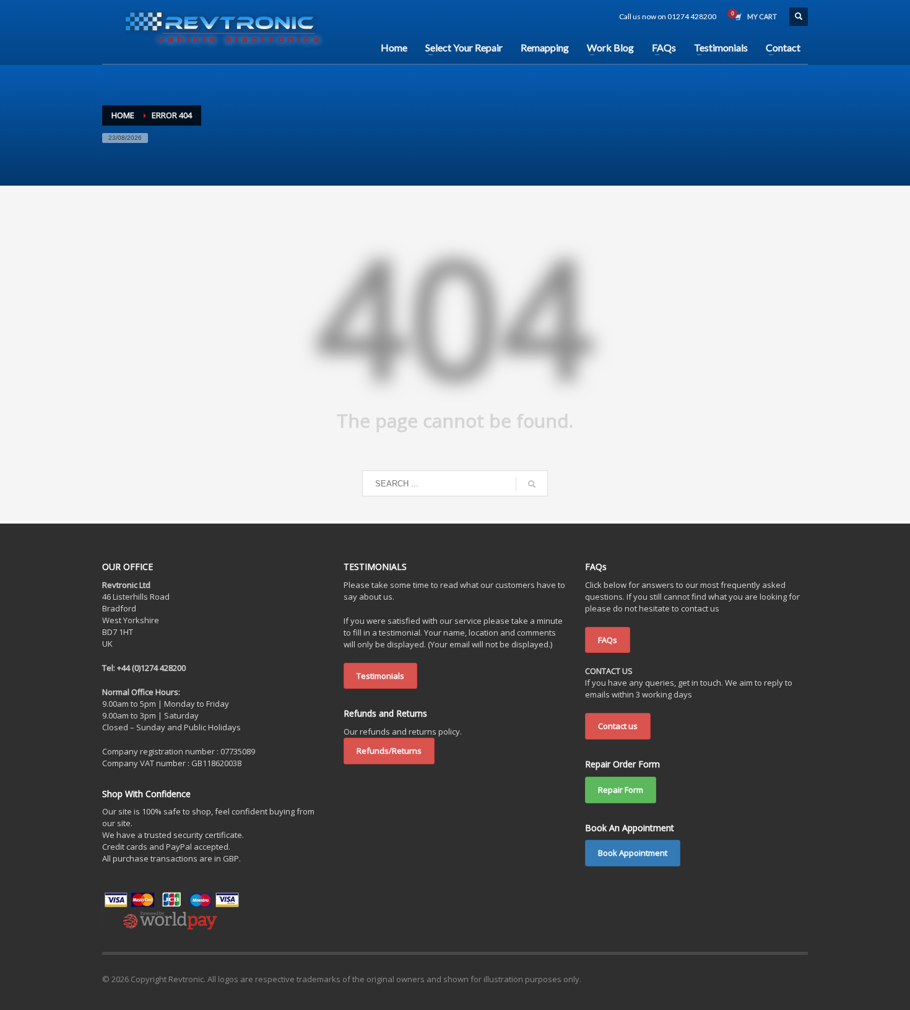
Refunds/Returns (389, 750)
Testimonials (380, 675)
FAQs (607, 639)
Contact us (618, 726)
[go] (532, 484)
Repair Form (620, 789)
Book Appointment (632, 852)
